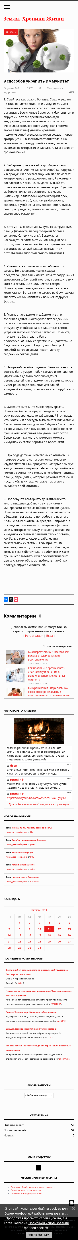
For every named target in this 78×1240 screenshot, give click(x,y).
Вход (49, 636)
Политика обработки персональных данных (33, 1187)
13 (69, 929)
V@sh (20, 983)
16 (29, 935)
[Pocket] (16, 599)
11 (49, 929)
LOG (32, 857)
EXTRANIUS (55, 1004)
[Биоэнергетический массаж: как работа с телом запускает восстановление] (15, 663)
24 (39, 941)
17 (39, 935)
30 (29, 947)
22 (19, 941)
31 (39, 947)
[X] (11, 599)
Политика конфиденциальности (26, 1193)
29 (19, 947)
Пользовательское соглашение (26, 1190)
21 (9, 941)
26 (59, 941)
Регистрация (34, 636)
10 (39, 929)
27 (69, 941)
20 (69, 935)
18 (49, 935)
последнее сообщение (16, 832)
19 (59, 935)
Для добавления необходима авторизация (39, 804)
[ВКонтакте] (6, 599)
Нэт (32, 832)
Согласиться (39, 1235)
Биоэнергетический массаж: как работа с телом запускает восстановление (48, 655)
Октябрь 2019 (39, 910)
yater (32, 844)
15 (19, 935)
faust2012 (60, 1021)
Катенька (34, 881)
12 (59, 929)
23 (29, 941)
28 (9, 947)
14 (9, 935)
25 (49, 941)
